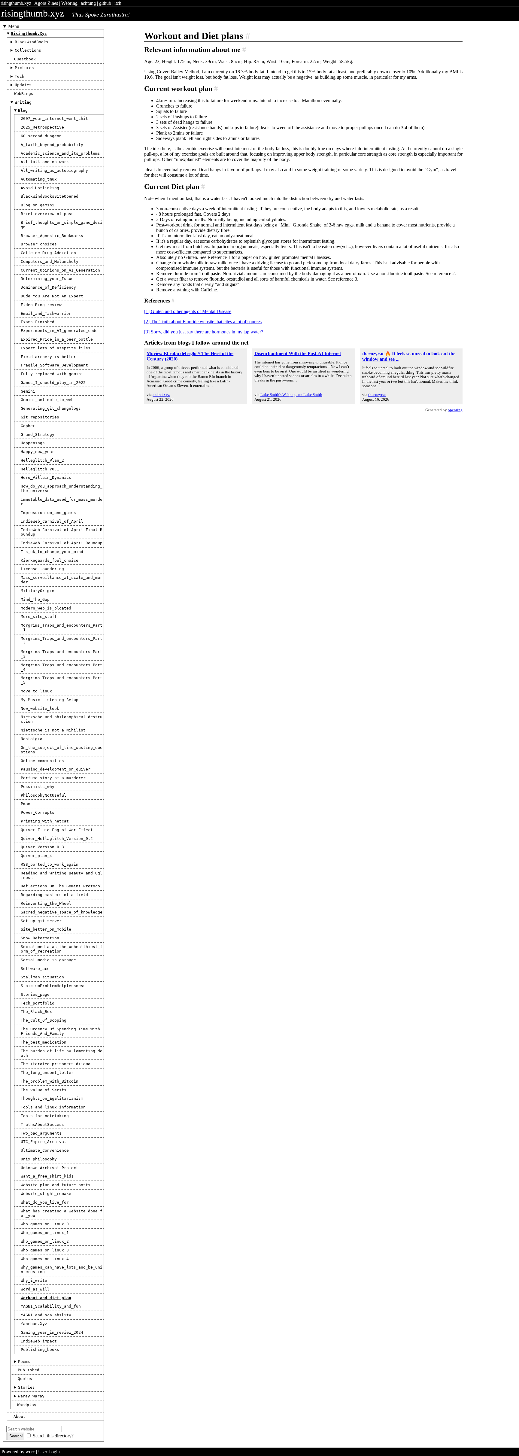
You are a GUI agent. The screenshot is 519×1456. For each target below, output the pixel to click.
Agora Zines (46, 3)
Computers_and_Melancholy (49, 261)
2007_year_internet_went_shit (54, 118)
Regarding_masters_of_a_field (54, 894)
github (105, 3)
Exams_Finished (37, 322)
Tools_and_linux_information (53, 1107)
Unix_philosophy (39, 1159)
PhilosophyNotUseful (43, 795)
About (20, 1416)
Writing (23, 102)
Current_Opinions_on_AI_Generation (60, 270)
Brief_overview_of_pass (47, 213)
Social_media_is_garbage (48, 960)
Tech (19, 76)
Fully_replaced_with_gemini (52, 374)
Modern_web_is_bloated (46, 608)
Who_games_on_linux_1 (45, 1232)
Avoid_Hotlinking (40, 188)
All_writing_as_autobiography (54, 170)
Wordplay (26, 1405)
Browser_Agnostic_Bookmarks (52, 235)
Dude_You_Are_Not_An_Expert (52, 296)
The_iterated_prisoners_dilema (55, 1064)
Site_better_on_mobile (46, 929)
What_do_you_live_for (45, 1202)
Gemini (28, 391)
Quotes (25, 1378)
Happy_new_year (37, 451)
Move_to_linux (36, 691)
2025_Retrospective (42, 127)
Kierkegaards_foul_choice (49, 560)
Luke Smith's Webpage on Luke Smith (291, 394)
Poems (24, 1361)
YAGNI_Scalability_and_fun (51, 1306)
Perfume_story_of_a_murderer (53, 778)
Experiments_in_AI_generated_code (59, 330)
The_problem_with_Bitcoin (49, 1081)
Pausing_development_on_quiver (55, 769)
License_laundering (42, 569)
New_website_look (40, 708)
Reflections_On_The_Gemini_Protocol (61, 886)
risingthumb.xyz (16, 3)
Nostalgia (31, 739)
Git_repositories (40, 417)
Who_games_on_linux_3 (45, 1250)
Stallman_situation (42, 977)
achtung (88, 3)
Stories (26, 1387)
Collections (28, 50)
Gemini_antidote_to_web (47, 399)
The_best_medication (43, 1042)
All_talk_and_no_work (45, 162)
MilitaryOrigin (37, 590)
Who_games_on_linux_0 (45, 1224)
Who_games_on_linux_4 (45, 1259)
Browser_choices (39, 244)
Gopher (28, 426)
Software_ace (35, 968)
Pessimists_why (37, 786)
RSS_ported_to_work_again (49, 864)
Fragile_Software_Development (54, 365)
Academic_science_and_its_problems (60, 153)
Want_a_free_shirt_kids (47, 1176)
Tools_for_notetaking (45, 1116)
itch (117, 3)
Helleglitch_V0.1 (40, 469)
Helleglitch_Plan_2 (42, 460)
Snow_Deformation (40, 938)
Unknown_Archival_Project (49, 1168)
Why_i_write (34, 1280)
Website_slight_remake (46, 1193)
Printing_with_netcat (45, 821)
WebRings (23, 93)
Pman (25, 803)
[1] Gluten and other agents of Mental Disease (187, 311)
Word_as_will (35, 1289)
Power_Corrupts (37, 812)
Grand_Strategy (37, 434)
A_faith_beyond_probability (52, 144)
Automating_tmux (39, 179)
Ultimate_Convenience (45, 1150)
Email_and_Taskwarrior (46, 313)
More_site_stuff (39, 616)
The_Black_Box (36, 1011)
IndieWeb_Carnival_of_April (52, 521)
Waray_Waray (31, 1396)
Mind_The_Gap (35, 599)
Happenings (33, 443)
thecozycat (377, 394)
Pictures (24, 67)
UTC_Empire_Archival (43, 1141)
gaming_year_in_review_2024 (52, 1332)
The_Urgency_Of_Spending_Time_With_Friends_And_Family (61, 1031)
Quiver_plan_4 (36, 855)
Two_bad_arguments (41, 1133)
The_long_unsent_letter (47, 1072)
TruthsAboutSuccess (42, 1124)
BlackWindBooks (31, 42)
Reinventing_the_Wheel (46, 903)
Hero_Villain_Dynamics (46, 477)
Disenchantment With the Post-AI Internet (297, 353)
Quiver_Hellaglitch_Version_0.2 (57, 838)
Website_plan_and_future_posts (55, 1185)
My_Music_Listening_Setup (49, 700)
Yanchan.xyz (34, 1323)
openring (455, 410)
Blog (23, 110)
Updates (23, 85)
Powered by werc (18, 1451)
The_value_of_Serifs (43, 1090)
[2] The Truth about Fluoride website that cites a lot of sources (203, 321)
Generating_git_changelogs (51, 408)
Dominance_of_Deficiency (48, 287)
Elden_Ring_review (41, 304)
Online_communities (42, 760)
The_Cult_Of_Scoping (43, 1020)
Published (28, 1370)
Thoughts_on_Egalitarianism (52, 1098)
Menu (13, 26)
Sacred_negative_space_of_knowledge (61, 912)
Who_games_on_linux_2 (45, 1241)
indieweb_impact (39, 1341)
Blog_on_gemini (37, 205)
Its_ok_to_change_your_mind (52, 551)
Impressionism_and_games (48, 512)
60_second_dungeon (41, 136)
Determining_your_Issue (47, 278)
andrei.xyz (161, 394)
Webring (69, 3)
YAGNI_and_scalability (46, 1315)
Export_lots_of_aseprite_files (55, 348)
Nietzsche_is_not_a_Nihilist (53, 730)
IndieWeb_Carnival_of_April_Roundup (61, 543)
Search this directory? (53, 1435)
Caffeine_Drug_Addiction (48, 253)
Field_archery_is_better (48, 356)
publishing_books (40, 1349)
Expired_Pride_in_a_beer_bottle (57, 339)
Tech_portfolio (37, 1003)
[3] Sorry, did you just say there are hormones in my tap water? (203, 331)
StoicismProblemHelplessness (53, 985)
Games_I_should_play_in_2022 (53, 382)
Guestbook (25, 59)
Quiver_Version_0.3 (42, 847)
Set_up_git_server (41, 921)
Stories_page (35, 994)
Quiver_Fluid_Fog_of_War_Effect (57, 830)
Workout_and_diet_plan (46, 1298)
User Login (49, 1451)
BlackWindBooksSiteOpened (49, 196)
